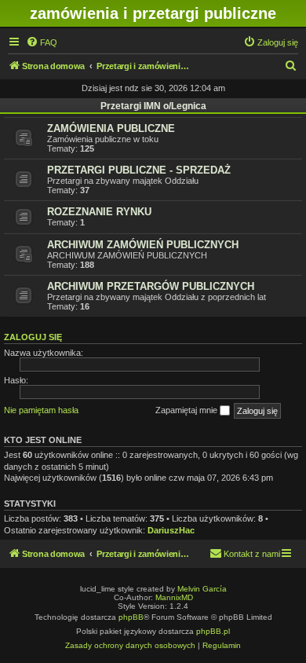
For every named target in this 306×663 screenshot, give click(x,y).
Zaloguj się (33, 337)
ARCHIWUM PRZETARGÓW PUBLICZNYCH (150, 286)
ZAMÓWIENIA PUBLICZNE (111, 128)
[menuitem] (41, 42)
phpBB (131, 617)
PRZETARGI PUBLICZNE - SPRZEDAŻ (139, 170)
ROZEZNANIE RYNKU (99, 212)
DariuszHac (171, 530)
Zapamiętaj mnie (187, 410)
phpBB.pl (213, 631)
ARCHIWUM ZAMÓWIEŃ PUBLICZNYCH (143, 245)
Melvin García (202, 588)
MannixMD (174, 597)
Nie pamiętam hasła (41, 410)
